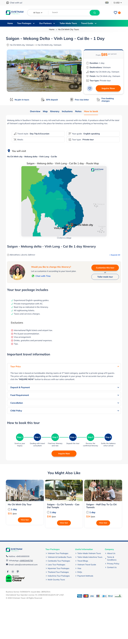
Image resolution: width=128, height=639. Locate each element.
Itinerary (54, 111)
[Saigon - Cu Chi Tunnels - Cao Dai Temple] (64, 490)
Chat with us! (16, 2)
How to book (91, 111)
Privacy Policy (113, 563)
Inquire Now (108, 88)
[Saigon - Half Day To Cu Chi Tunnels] (103, 490)
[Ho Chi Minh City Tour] (25, 490)
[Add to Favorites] (89, 88)
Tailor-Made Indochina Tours (89, 557)
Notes (78, 111)
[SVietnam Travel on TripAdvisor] (107, 2)
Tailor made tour (105, 277)
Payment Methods (85, 576)
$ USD (117, 2)
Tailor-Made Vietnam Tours (89, 553)
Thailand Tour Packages (58, 572)
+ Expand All (114, 255)
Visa (79, 568)
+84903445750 (26, 560)
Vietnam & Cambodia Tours (60, 557)
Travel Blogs (82, 561)
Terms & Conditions (111, 558)
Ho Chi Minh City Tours (68, 29)
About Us (111, 553)
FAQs (79, 572)
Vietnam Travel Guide (86, 564)
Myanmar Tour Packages (58, 568)
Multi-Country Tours (56, 579)
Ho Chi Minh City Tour (20, 504)
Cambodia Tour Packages (59, 561)
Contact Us (111, 567)
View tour (25, 520)
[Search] (95, 13)
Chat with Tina (43, 276)
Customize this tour (105, 267)
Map (45, 111)
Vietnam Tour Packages (58, 553)
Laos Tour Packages (56, 564)
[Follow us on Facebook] (8, 572)
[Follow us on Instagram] (13, 572)
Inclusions (67, 111)
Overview (35, 111)
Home (51, 29)
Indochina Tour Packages (59, 576)
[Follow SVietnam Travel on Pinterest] (18, 572)
